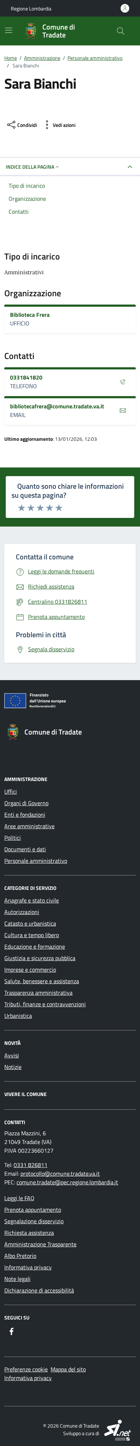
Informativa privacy (28, 1267)
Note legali (17, 1278)
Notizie (13, 1067)
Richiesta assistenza (29, 1232)
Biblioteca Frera (30, 314)
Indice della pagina (30, 166)
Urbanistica (18, 1015)
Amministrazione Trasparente (40, 1244)
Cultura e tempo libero (31, 935)
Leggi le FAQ (19, 1198)
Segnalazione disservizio (34, 1221)
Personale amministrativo (35, 860)
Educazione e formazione (34, 946)
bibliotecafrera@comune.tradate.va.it (57, 406)
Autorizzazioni (21, 912)
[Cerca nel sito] (120, 31)
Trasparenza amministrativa (38, 992)
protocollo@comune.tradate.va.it (60, 1173)
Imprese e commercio (30, 969)
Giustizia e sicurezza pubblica (39, 958)
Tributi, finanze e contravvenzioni (45, 1004)
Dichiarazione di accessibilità (39, 1290)
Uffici (10, 791)
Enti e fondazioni (24, 814)
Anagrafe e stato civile (31, 900)
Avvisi (11, 1055)
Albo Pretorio (20, 1255)
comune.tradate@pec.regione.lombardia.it (67, 1182)
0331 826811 (30, 1165)
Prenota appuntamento (32, 1209)
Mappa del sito (68, 1369)
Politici (12, 837)
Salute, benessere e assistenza (41, 981)
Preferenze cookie (26, 1369)
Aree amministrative (29, 826)
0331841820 (26, 377)
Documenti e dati (25, 849)
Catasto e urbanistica (30, 923)
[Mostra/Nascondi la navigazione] (8, 30)
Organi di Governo (26, 803)
